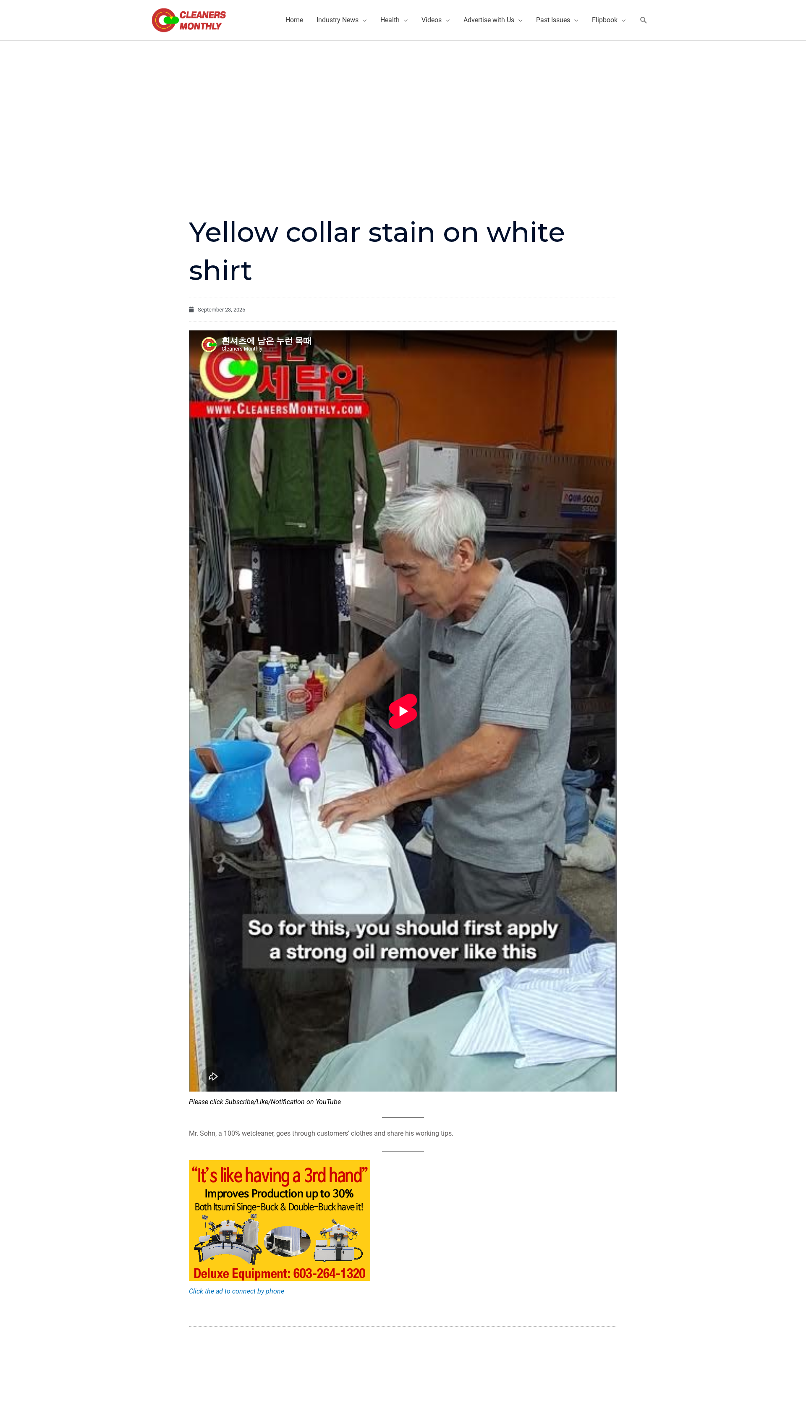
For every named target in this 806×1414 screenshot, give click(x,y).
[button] (643, 20)
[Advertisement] (403, 103)
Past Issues (553, 20)
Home (294, 20)
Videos (431, 20)
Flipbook (605, 20)
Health (390, 20)
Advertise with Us (488, 20)
